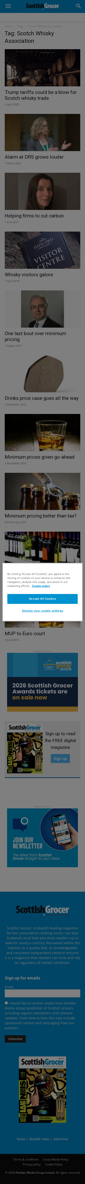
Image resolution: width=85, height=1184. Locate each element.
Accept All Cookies (42, 598)
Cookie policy (41, 586)
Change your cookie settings (42, 610)
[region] (42, 591)
